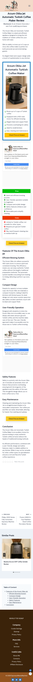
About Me (16, 656)
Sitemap (16, 632)
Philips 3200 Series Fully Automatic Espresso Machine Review (8, 519)
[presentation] (16, 549)
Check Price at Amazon (17, 135)
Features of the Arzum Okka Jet (17, 591)
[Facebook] (12, 679)
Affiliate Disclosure (16, 665)
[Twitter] (16, 679)
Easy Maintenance (15, 602)
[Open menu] (29, 5)
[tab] (13, 572)
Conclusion (10, 605)
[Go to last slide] (4, 555)
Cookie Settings (16, 629)
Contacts (16, 659)
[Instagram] (20, 679)
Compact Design (15, 596)
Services (16, 647)
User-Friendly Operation (17, 598)
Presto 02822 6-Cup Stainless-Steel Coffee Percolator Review (25, 519)
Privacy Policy (16, 635)
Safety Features (14, 600)
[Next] (28, 555)
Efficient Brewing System (17, 594)
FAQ (16, 644)
